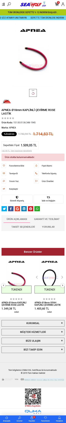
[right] (62, 285)
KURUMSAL (33, 323)
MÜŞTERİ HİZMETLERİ (33, 332)
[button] (4, 277)
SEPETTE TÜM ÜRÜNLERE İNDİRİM (45, 18)
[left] (3, 285)
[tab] (17, 219)
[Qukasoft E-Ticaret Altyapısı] (33, 412)
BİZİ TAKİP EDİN (33, 349)
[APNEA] (6, 102)
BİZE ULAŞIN (33, 340)
